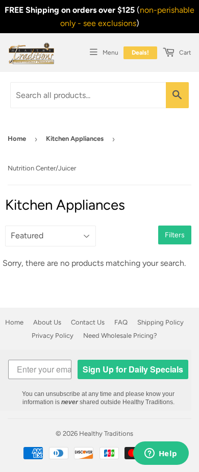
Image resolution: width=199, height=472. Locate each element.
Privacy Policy (52, 335)
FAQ (121, 322)
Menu (110, 52)
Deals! (140, 52)
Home (17, 138)
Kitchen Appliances (75, 138)
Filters (175, 235)
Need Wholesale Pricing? (120, 335)
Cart (184, 52)
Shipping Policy (160, 322)
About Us (47, 322)
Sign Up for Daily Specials (133, 369)
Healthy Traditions (106, 433)
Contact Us (88, 322)
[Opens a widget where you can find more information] (161, 454)
